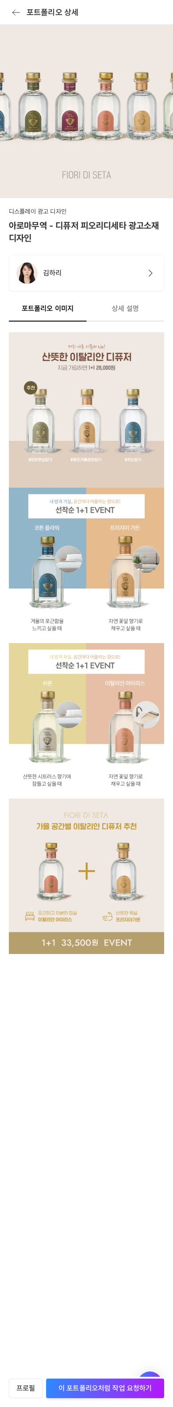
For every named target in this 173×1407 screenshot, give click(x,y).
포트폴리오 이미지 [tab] (48, 308)
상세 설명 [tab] (125, 308)
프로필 (25, 1388)
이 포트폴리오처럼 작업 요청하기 (105, 1388)
